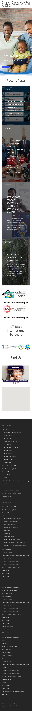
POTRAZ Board (8, 450)
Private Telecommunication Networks (14, 543)
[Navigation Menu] (29, 4)
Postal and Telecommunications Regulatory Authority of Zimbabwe (16, 4)
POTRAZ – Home (7, 478)
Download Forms (7, 472)
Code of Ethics (8, 438)
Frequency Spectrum (9, 524)
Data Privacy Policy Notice (9, 469)
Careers (4, 640)
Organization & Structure (11, 441)
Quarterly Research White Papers (11, 493)
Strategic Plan (7, 462)
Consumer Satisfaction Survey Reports (13, 691)
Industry (4, 516)
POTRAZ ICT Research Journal (10, 487)
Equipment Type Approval (11, 521)
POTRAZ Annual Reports (11, 447)
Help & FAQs (5, 694)
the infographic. (21, 302)
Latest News (8, 89)
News (3, 658)
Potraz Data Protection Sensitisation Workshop (15, 481)
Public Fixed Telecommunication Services (15, 546)
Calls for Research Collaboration (11, 466)
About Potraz (5, 429)
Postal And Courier (9, 536)
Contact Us (5, 643)
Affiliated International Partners (13, 432)
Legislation (7, 530)
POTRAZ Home (6, 484)
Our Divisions (7, 444)
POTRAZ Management (10, 456)
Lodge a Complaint (7, 655)
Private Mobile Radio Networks (12, 540)
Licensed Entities (6, 475)
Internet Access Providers (11, 527)
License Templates (7, 626)
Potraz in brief (8, 453)
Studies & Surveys (7, 496)
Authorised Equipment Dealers (12, 518)
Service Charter (8, 459)
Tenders (4, 682)
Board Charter (8, 435)
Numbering (7, 533)
